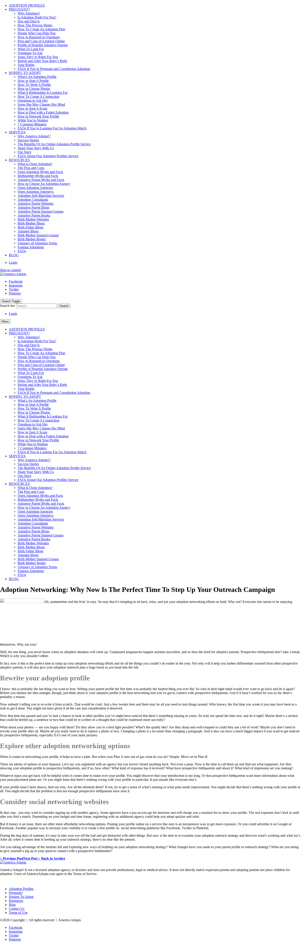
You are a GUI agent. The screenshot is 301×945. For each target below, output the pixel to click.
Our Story (25, 152)
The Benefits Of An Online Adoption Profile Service (54, 144)
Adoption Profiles (21, 889)
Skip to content (10, 270)
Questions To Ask (30, 53)
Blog (12, 904)
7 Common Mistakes (32, 124)
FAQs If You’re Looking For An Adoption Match (52, 128)
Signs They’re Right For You (38, 57)
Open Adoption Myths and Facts (40, 172)
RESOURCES (19, 160)
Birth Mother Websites (33, 219)
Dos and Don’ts (29, 21)
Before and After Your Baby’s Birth (42, 61)
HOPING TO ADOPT (25, 73)
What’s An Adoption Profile (37, 77)
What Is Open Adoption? (35, 164)
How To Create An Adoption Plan (41, 29)
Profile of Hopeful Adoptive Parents (43, 45)
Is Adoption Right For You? (37, 17)
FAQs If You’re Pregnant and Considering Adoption (54, 69)
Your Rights (26, 65)
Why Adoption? (29, 13)
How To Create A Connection (38, 96)
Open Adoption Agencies (35, 188)
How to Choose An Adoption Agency (44, 184)
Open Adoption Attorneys (36, 191)
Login (13, 262)
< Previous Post (11, 858)
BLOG (14, 255)
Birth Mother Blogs (31, 223)
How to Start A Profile (33, 81)
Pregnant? (16, 893)
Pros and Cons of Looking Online (41, 41)
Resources (16, 901)
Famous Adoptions (31, 247)
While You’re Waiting (33, 120)
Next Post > (31, 858)
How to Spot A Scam (32, 108)
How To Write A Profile (34, 85)
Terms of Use (18, 912)
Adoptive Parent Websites (36, 203)
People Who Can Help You (37, 33)
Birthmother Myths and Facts (38, 176)
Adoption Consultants (33, 199)
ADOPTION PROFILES (27, 5)
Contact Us (16, 908)
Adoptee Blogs (28, 231)
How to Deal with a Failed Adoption (43, 112)
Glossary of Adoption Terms (37, 243)
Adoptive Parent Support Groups (40, 211)
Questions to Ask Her (33, 100)
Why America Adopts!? (34, 136)
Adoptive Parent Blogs (33, 207)
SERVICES (17, 132)
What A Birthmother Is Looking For (43, 92)
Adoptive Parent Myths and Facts (41, 180)
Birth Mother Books (32, 239)
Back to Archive (53, 858)
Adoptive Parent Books (34, 215)
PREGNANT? (19, 9)
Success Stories (28, 140)
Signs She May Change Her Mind (41, 104)
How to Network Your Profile (38, 116)
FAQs (22, 251)
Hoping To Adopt (21, 897)
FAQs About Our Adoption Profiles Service (48, 156)
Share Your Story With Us (36, 148)
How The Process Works (35, 25)
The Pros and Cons (31, 168)
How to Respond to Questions (39, 37)
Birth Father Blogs (30, 227)
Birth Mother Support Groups (38, 235)
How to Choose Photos (34, 88)
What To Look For (31, 49)
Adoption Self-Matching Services (41, 195)
